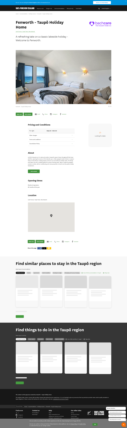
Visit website (28, 114)
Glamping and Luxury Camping (72, 273)
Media (72, 416)
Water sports (32, 340)
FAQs (50, 416)
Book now (19, 114)
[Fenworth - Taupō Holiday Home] (100, 24)
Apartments (36, 273)
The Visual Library (75, 418)
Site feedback (35, 416)
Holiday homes (20, 273)
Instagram (20, 418)
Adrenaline (40, 340)
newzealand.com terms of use (60, 402)
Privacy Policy (73, 424)
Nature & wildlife (59, 340)
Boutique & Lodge (57, 273)
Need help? (34, 418)
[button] (40, 8)
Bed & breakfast (46, 273)
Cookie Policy (82, 424)
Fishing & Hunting (21, 340)
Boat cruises (49, 340)
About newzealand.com (54, 418)
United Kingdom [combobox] (105, 8)
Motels (28, 273)
